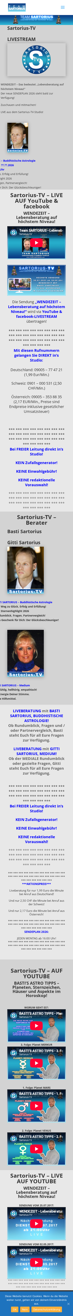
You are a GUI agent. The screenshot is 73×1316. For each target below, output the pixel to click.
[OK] (68, 1304)
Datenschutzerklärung (46, 1309)
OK (14, 1309)
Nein (25, 1309)
